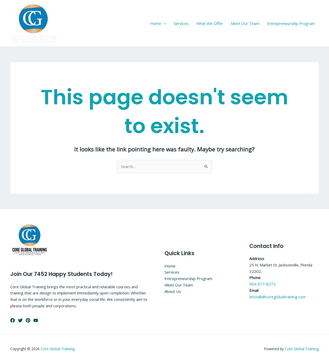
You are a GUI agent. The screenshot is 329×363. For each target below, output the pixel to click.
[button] (163, 23)
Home (155, 23)
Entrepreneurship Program (291, 23)
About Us (172, 291)
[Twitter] (20, 320)
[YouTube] (35, 320)
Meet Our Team (245, 23)
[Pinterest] (28, 320)
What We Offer (209, 23)
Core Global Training (58, 348)
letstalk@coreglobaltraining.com (277, 296)
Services (181, 23)
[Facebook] (12, 320)
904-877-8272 (262, 283)
